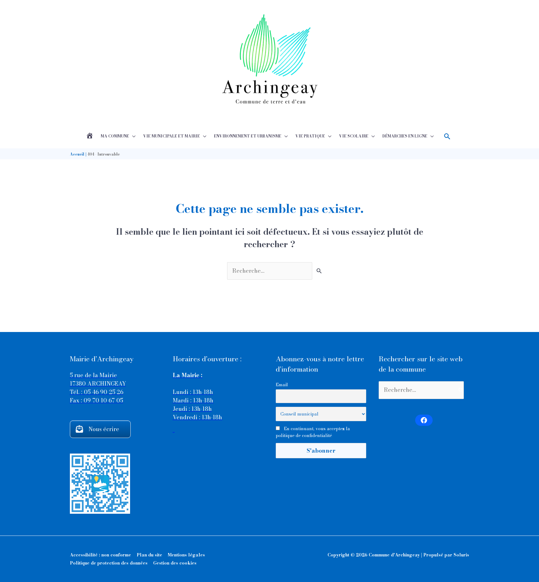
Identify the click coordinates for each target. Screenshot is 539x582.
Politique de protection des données (109, 563)
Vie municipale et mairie (171, 136)
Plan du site (149, 554)
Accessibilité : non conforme (100, 554)
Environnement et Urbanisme (247, 136)
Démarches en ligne (404, 136)
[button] (447, 136)
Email (282, 384)
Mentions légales (186, 554)
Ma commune (115, 136)
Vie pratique (310, 136)
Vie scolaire (353, 136)
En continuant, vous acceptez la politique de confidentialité (313, 432)
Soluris (461, 554)
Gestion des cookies (175, 563)
